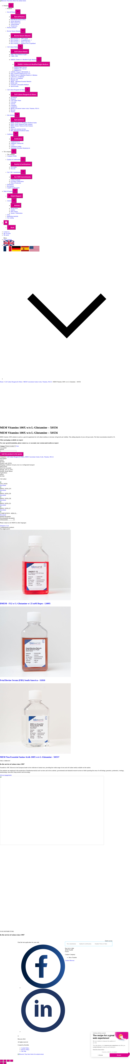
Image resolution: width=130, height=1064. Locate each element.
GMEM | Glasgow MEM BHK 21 (20, 72)
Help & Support (8, 191)
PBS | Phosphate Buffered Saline (20, 130)
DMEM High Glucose (20, 67)
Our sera (13, 168)
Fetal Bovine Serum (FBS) (18, 19)
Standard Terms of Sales (101, 943)
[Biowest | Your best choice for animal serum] (13, 0)
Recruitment (10, 186)
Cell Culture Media (12, 47)
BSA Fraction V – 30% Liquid (19, 38)
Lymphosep (14, 107)
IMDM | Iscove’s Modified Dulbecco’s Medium (24, 75)
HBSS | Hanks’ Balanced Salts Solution (22, 126)
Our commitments (71, 943)
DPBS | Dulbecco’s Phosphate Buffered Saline (24, 122)
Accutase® (14, 97)
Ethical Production (16, 183)
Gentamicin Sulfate (16, 146)
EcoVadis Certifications (17, 181)
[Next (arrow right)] (4, 1063)
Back (12, 227)
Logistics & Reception (13, 188)
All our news (14, 208)
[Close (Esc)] (1, 1061)
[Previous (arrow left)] (1, 1063)
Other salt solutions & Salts (18, 129)
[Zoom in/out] (11, 1061)
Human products (11, 27)
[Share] (4, 1061)
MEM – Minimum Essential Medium (21, 81)
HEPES (13, 127)
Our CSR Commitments (14, 172)
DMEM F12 (17, 70)
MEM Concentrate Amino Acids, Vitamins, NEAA (25, 108)
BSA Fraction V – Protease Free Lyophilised (23, 43)
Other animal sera (15, 23)
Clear (17, 446)
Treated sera (14, 26)
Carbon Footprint (15, 180)
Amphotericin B (15, 142)
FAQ (8, 214)
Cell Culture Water (16, 100)
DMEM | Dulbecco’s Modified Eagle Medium (23, 59)
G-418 (12, 145)
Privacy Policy (25, 1049)
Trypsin (13, 111)
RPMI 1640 (14, 83)
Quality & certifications (85, 943)
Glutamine (13, 105)
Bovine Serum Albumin (13, 31)
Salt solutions (11, 115)
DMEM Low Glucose (20, 69)
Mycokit (13, 110)
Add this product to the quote (12, 454)
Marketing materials (12, 216)
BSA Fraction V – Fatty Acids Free (20, 42)
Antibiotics (10, 134)
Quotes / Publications (16, 213)
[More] (6, 222)
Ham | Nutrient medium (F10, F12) (20, 73)
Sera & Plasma (11, 12)
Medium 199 (14, 80)
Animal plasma (15, 24)
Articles (9, 201)
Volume (2, 446)
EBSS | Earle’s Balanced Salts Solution (21, 124)
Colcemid (13, 102)
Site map (23, 1051)
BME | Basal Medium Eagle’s (19, 54)
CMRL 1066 (14, 56)
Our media (14, 167)
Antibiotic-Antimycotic (17, 143)
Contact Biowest (69, 960)
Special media (14, 86)
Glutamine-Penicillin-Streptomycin (20, 148)
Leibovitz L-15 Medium (17, 76)
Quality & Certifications (13, 159)
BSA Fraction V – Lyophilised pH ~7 (21, 40)
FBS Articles (14, 211)
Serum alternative (15, 21)
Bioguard (13, 99)
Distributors (10, 184)
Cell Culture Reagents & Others (16, 90)
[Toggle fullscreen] (8, 1061)
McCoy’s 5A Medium (17, 78)
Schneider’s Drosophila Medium (20, 84)
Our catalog (10, 218)
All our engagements (6, 775)
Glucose (13, 103)
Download (3, 485)
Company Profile (12, 156)
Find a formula (8, 239)
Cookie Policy (25, 1048)
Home (1, 382)
